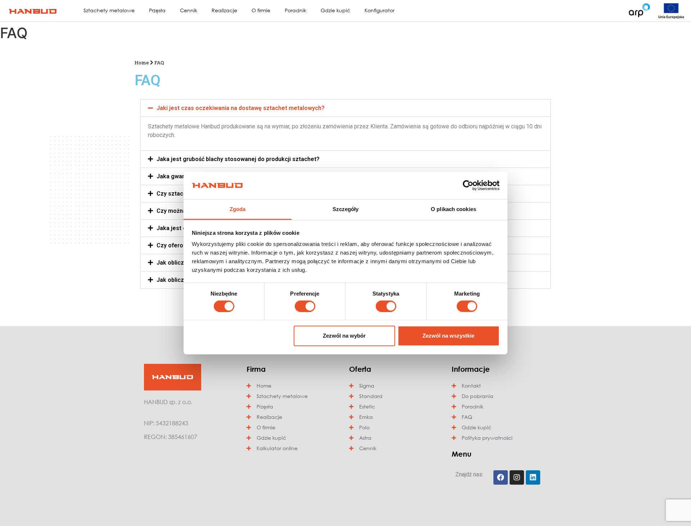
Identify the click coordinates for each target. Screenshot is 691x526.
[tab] (345, 108)
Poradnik (295, 10)
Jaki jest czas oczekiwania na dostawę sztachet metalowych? (241, 108)
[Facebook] (500, 477)
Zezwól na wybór (344, 336)
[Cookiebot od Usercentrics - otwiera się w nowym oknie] (468, 185)
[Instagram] (517, 477)
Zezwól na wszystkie (448, 336)
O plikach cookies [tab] (453, 209)
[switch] (305, 306)
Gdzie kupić (335, 10)
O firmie (261, 10)
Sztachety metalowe (109, 10)
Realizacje (224, 10)
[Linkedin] (533, 477)
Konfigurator (379, 10)
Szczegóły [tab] (346, 209)
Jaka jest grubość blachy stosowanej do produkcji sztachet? (238, 159)
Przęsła (157, 10)
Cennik (188, 10)
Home (142, 62)
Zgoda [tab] (238, 209)
